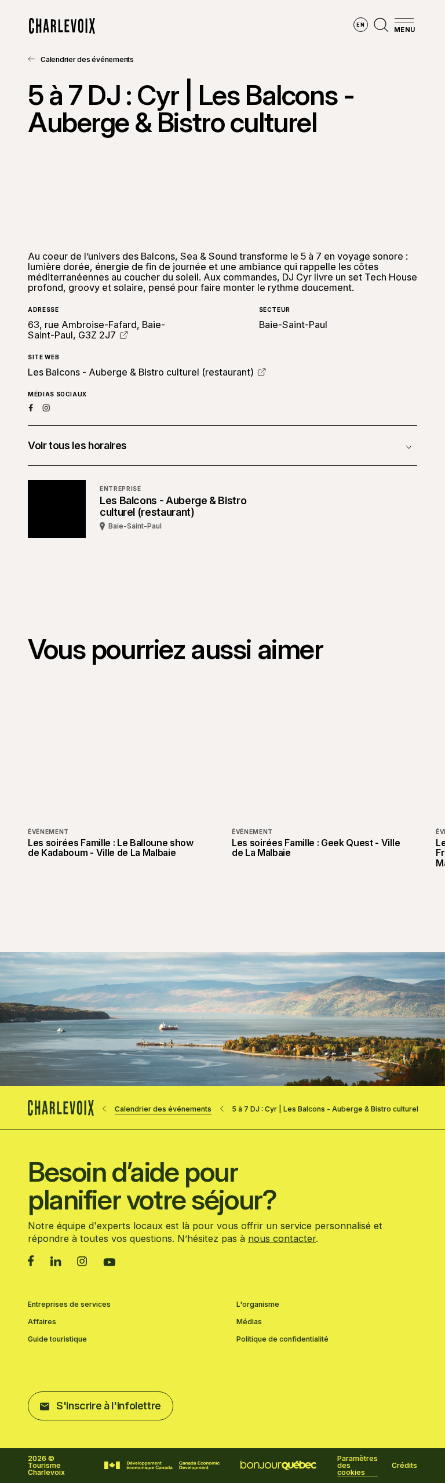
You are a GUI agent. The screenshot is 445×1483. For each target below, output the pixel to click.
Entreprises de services (69, 1304)
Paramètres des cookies (357, 1465)
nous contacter (282, 1238)
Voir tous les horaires (77, 445)
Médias (249, 1321)
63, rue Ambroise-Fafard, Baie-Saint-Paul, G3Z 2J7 (96, 330)
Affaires (42, 1321)
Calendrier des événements (87, 59)
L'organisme (257, 1304)
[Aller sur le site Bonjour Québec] (278, 1465)
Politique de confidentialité (282, 1339)
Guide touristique (57, 1339)
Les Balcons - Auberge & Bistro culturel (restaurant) (141, 372)
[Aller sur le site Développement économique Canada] (162, 1465)
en (360, 24)
